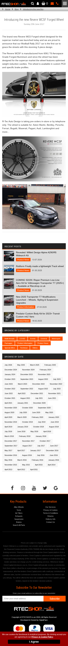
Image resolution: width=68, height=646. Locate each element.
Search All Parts (19, 525)
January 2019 (22, 427)
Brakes (19, 522)
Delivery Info (50, 519)
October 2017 (45, 441)
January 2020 (53, 417)
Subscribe (55, 598)
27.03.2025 (37, 302)
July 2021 (39, 398)
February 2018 (24, 436)
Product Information (24, 343)
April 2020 (8, 417)
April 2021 (8, 403)
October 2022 (10, 389)
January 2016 (53, 460)
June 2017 (54, 446)
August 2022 (43, 389)
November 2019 (11, 422)
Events (33, 339)
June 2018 (21, 431)
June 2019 (55, 422)
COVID (22, 339)
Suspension (18, 519)
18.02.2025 (38, 317)
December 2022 (38, 384)
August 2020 (9, 412)
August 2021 (25, 398)
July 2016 (40, 455)
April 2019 (8, 427)
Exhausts (18, 516)
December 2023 (26, 374)
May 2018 (34, 431)
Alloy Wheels (19, 507)
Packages (8, 343)
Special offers (10, 348)
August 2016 (27, 455)
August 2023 (43, 379)
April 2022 (21, 393)
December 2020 (39, 403)
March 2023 (22, 384)
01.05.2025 (40, 268)
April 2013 (8, 469)
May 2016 (8, 460)
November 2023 (44, 374)
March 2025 (34, 365)
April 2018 (47, 431)
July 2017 (41, 446)
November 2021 (54, 393)
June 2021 (52, 398)
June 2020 (36, 412)
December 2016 (52, 450)
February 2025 (50, 365)
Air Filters (18, 513)
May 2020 (49, 412)
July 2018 (8, 431)
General (44, 339)
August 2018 (54, 427)
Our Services (50, 507)
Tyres (19, 510)
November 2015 (11, 465)
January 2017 (35, 450)
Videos (35, 348)
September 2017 (11, 446)
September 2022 (26, 389)
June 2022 (9, 393)
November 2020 (11, 408)
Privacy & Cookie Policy (42, 637)
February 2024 (45, 370)
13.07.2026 (36, 256)
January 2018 (41, 436)
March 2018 (9, 436)
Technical (23, 348)
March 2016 (22, 460)
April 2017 (21, 450)
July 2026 (8, 365)
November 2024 (28, 370)
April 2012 (21, 469)
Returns (50, 516)
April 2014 (51, 465)
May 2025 (21, 365)
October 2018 (38, 427)
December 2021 (37, 393)
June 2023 (9, 384)
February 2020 (37, 417)
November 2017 (28, 441)
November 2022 (56, 384)
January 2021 (22, 403)
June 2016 (54, 455)
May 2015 (26, 465)
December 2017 (11, 441)
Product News (42, 343)
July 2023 (57, 379)
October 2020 (27, 408)
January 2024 (10, 374)
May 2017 (8, 450)
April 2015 (39, 465)
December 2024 (11, 370)
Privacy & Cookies (50, 510)
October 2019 (27, 422)
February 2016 (37, 460)
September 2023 (26, 379)
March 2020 (22, 417)
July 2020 (23, 412)
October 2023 (10, 379)
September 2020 (44, 408)
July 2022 (57, 389)
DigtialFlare (43, 620)
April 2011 (34, 469)
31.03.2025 (40, 285)
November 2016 (11, 455)
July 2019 (41, 422)
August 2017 (27, 446)
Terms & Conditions (50, 513)
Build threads (10, 339)
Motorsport (56, 339)
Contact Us (50, 522)
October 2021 (10, 398)
